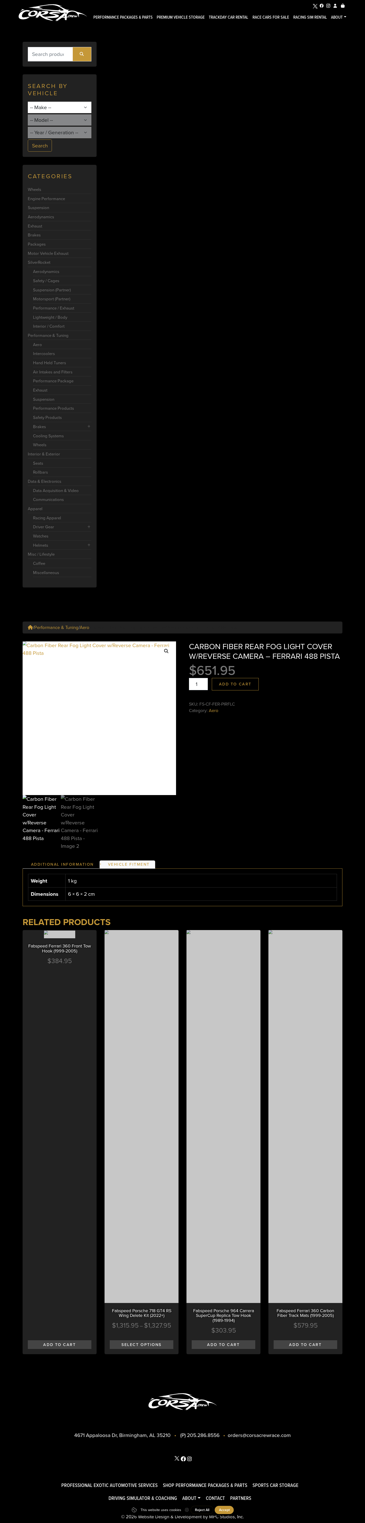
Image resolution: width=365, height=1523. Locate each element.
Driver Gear (43, 527)
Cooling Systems (48, 436)
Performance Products (53, 408)
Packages (37, 244)
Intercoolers (44, 353)
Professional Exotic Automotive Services (109, 1485)
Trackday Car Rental (228, 17)
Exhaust (35, 226)
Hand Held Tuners (49, 362)
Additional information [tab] (62, 864)
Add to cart (235, 684)
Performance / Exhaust (53, 308)
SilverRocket (39, 262)
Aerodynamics (41, 217)
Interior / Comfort (49, 326)
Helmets (40, 545)
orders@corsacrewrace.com (259, 1435)
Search (40, 145)
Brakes (34, 235)
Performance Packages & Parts (123, 17)
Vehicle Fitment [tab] (129, 864)
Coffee (39, 563)
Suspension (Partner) (52, 290)
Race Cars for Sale (271, 17)
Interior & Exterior (44, 454)
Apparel (35, 508)
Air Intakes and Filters (53, 372)
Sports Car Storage (275, 1485)
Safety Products (47, 417)
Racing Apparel (47, 518)
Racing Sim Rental (310, 17)
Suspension (38, 207)
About (337, 17)
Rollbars (40, 472)
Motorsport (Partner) (51, 299)
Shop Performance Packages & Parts (205, 1485)
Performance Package (53, 381)
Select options (141, 1344)
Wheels (34, 189)
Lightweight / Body (50, 317)
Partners (240, 1498)
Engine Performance (46, 198)
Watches (40, 536)
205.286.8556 (203, 1435)
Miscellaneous (46, 572)
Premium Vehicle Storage (181, 17)
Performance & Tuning (48, 335)
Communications (48, 499)
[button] (166, 651)
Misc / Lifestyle (41, 554)
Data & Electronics (44, 481)
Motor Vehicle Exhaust (48, 253)
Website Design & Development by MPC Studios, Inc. (191, 1516)
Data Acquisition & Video (56, 490)
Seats (38, 463)
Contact (215, 1498)
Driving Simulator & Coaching (143, 1498)
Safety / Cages (46, 280)
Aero (37, 344)
